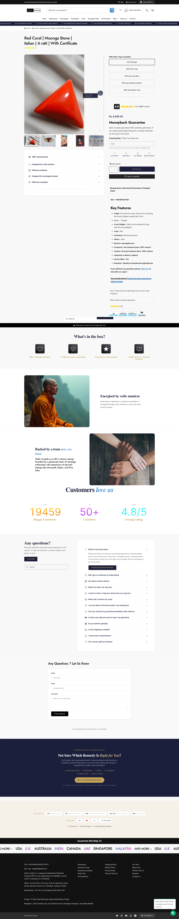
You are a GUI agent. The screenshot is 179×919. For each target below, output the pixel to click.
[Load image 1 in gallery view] (31, 141)
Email (53, 683)
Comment (54, 694)
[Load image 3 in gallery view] (64, 141)
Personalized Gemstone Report (102, 567)
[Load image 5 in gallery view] (96, 141)
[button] (152, 10)
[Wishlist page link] (121, 10)
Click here (30, 559)
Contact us (136, 877)
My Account (132, 2)
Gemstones (82, 865)
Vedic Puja (81, 874)
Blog (114, 19)
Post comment (59, 714)
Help (122, 2)
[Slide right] (99, 130)
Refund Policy (110, 868)
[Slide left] (95, 130)
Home (28, 28)
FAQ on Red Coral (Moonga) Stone (122, 300)
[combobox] (81, 10)
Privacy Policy (110, 871)
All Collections (83, 877)
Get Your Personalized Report (90, 780)
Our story (135, 865)
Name (53, 673)
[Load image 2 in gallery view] (48, 141)
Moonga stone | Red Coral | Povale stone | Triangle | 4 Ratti (130, 189)
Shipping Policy (110, 865)
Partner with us (138, 871)
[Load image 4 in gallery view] (80, 141)
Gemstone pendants (85, 871)
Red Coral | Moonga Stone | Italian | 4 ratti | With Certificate (52, 28)
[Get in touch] (147, 10)
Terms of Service (111, 874)
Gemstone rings (83, 868)
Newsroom (136, 868)
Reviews (135, 874)
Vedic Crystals (33, 915)
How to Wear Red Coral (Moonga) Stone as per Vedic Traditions (129, 292)
